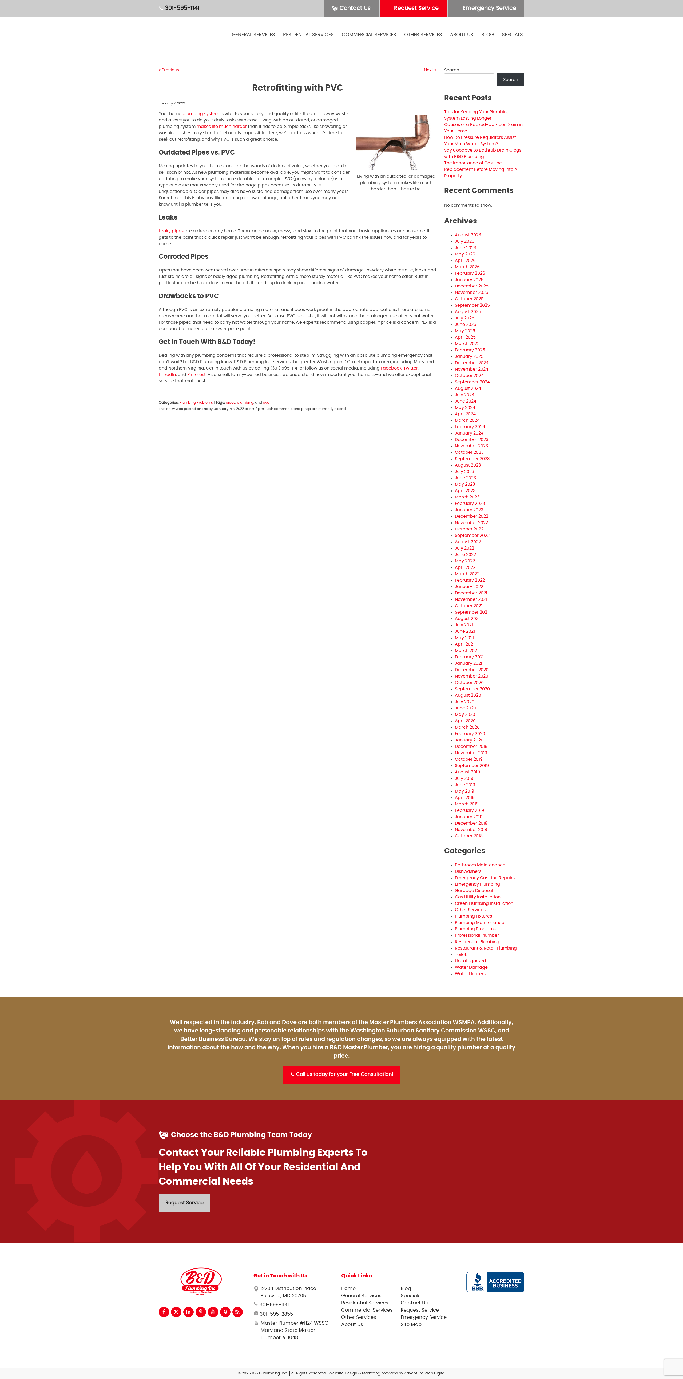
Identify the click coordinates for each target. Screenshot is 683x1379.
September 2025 (472, 305)
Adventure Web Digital (424, 1373)
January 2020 (469, 740)
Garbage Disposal (474, 891)
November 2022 (471, 523)
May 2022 (465, 561)
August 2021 (467, 619)
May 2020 (465, 714)
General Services (253, 35)
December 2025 (472, 286)
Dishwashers (468, 871)
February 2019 (469, 810)
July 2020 (464, 702)
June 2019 (465, 785)
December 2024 (472, 363)
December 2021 (471, 593)
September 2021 (472, 612)
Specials (512, 35)
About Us (461, 35)
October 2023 (469, 452)
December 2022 (471, 516)
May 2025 (465, 331)
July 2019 (464, 778)
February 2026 (470, 273)
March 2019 (467, 804)
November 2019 (471, 753)
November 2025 (471, 292)
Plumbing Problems (196, 402)
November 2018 (471, 830)
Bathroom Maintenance (480, 865)
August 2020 (468, 695)
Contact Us (354, 8)
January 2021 (468, 663)
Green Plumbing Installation (484, 903)
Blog (487, 35)
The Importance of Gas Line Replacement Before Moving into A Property (480, 169)
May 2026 (465, 254)
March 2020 (467, 727)
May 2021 (464, 638)
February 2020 (470, 734)
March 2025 (467, 344)
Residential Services (308, 35)
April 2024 (465, 414)
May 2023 (465, 484)
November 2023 (471, 446)
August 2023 (468, 465)
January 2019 (468, 817)
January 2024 (469, 433)
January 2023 (469, 510)
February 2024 (470, 427)
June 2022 (465, 555)
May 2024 (465, 407)
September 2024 (472, 382)
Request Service (415, 8)
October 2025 (469, 299)
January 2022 (469, 587)
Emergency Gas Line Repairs (485, 878)
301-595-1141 (182, 8)
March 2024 (467, 420)
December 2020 (472, 670)
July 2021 (464, 625)
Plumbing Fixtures (473, 916)
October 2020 (469, 682)
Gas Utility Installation (478, 897)
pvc (266, 402)
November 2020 (471, 676)
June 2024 (465, 401)
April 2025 (465, 337)
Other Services (423, 35)
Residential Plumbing (477, 942)
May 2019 (464, 791)
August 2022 (468, 542)
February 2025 (470, 350)
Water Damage (471, 967)
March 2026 (467, 267)
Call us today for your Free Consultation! (344, 1074)
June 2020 (465, 708)
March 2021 (466, 650)
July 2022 (464, 548)
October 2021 (468, 606)
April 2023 (465, 491)
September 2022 (472, 535)
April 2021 (464, 644)
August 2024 (468, 388)
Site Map (411, 1324)
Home (348, 1288)
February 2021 (469, 657)
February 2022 (470, 580)
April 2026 (465, 260)
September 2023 (472, 459)
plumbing (245, 402)
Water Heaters (470, 974)
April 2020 (465, 721)
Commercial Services (369, 35)
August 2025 (468, 312)
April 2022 (465, 567)
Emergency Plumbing (477, 884)
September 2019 (472, 766)
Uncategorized (470, 961)
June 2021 (465, 631)
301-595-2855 (276, 1314)
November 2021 (471, 599)
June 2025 (465, 324)
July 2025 (464, 318)
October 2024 (469, 376)
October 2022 (469, 529)
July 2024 (464, 395)
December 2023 (471, 439)
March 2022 (467, 574)
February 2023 (470, 503)
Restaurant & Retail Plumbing (486, 948)
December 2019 (471, 746)
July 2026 (464, 241)
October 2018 (469, 836)
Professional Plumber (477, 935)
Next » (430, 70)
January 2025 (469, 356)
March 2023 (467, 497)
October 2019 (469, 759)
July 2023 (464, 471)
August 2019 (467, 772)
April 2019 (465, 798)
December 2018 (471, 823)
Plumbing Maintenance (479, 922)
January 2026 (469, 280)
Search (451, 70)
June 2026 (465, 248)
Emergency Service (488, 8)
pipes (230, 402)
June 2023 (465, 478)
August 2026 (468, 235)
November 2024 (471, 369)
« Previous (169, 70)
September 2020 (472, 689)
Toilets (461, 954)
